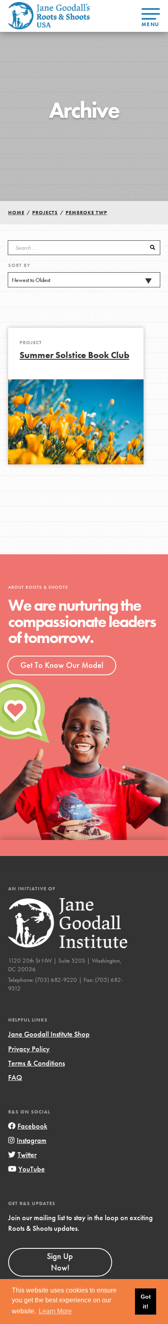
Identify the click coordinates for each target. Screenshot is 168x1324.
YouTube (31, 1169)
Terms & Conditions (36, 1063)
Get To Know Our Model (61, 665)
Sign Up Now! (60, 1262)
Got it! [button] (146, 1301)
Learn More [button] (55, 1311)
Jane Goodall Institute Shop (49, 1034)
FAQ (15, 1077)
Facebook (32, 1126)
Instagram (31, 1140)
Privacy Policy (29, 1048)
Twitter (27, 1154)
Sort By (19, 265)
